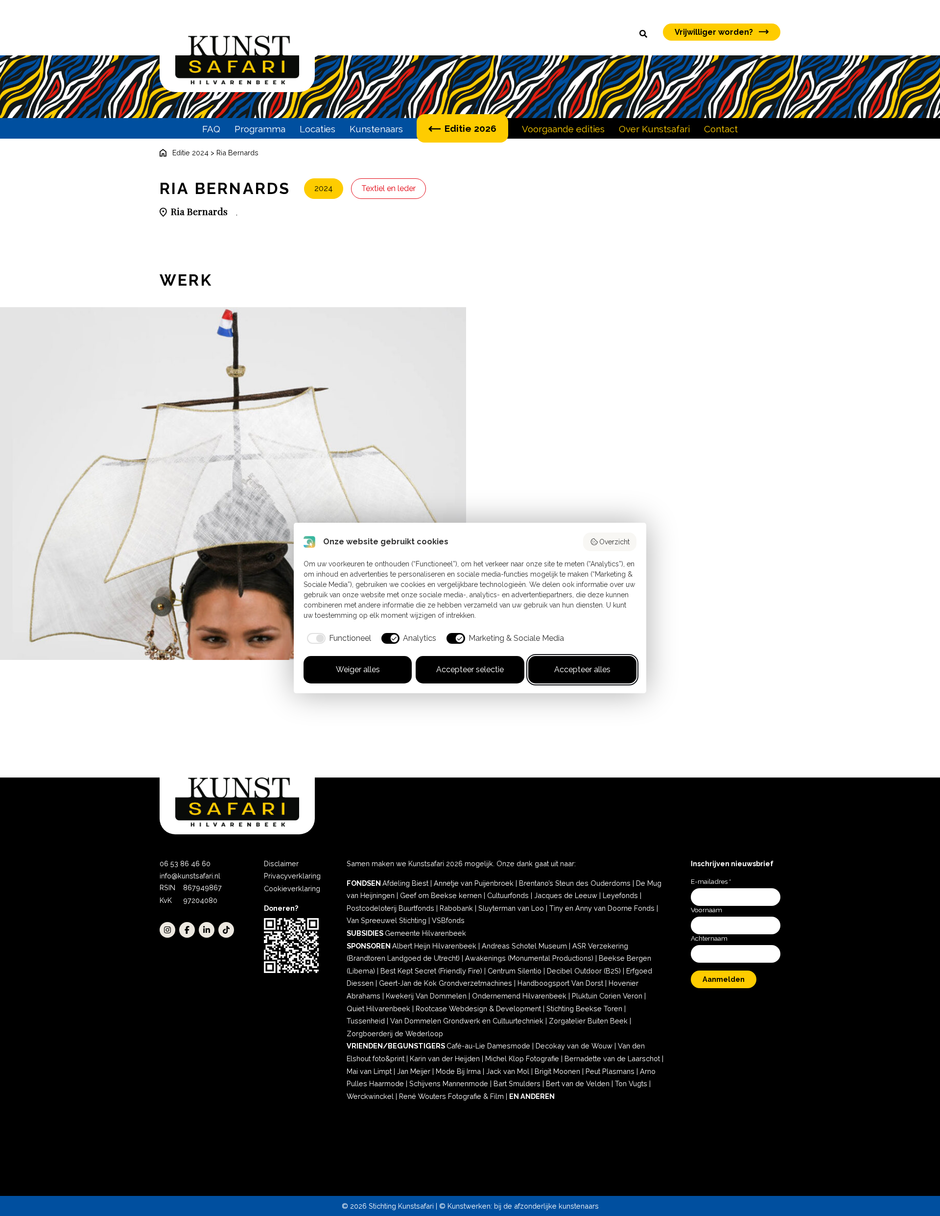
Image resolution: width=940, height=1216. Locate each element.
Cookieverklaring (292, 888)
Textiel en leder (388, 188)
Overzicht (614, 542)
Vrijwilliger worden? (714, 32)
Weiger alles (358, 669)
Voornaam (706, 910)
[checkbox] (337, 638)
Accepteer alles (582, 669)
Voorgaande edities (563, 128)
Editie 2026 (470, 128)
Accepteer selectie (470, 669)
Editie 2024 (190, 152)
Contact (721, 128)
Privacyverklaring (292, 876)
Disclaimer (281, 863)
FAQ (211, 128)
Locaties (317, 128)
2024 (323, 188)
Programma (260, 128)
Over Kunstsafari (654, 128)
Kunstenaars (376, 128)
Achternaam (709, 938)
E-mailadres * (711, 881)
